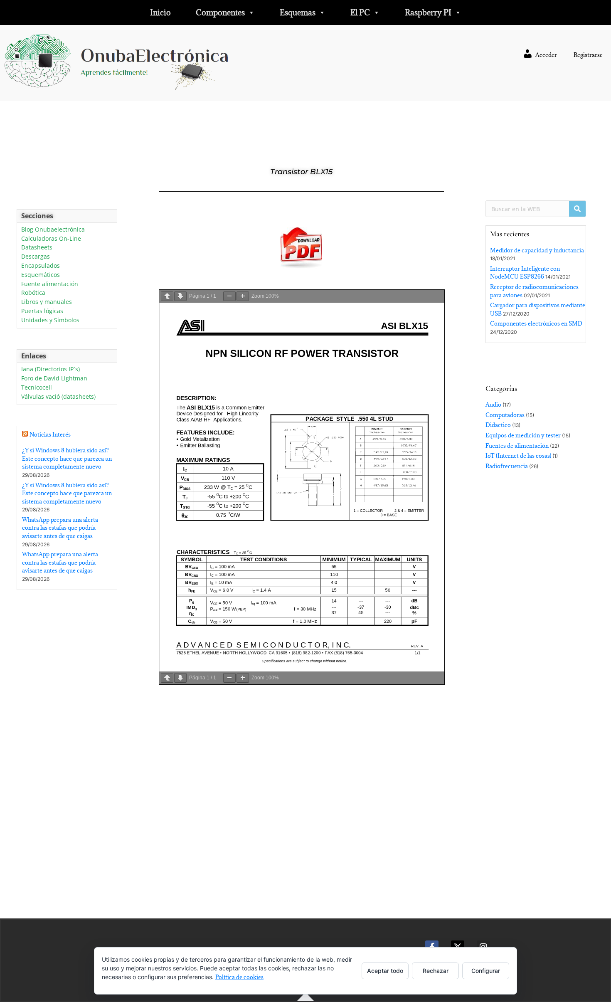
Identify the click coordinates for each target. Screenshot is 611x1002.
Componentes (220, 12)
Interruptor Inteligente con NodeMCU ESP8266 (525, 273)
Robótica (33, 292)
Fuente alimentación (49, 284)
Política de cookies (239, 977)
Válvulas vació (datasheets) (58, 396)
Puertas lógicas (42, 311)
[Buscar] (577, 209)
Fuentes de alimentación (517, 445)
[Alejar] (229, 296)
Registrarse (588, 55)
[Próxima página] (180, 296)
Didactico (498, 425)
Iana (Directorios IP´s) (50, 369)
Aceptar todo (385, 970)
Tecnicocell (36, 387)
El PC (360, 12)
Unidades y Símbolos (50, 320)
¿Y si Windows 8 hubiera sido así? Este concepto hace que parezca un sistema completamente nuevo (67, 458)
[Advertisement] (66, 756)
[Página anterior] (167, 296)
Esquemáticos (40, 275)
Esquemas (297, 12)
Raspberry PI (428, 12)
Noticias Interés (50, 434)
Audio (493, 404)
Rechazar (435, 970)
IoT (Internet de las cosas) (518, 455)
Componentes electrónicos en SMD (536, 323)
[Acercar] (243, 296)
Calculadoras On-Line (51, 238)
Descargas (35, 256)
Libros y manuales (46, 302)
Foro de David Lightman (54, 378)
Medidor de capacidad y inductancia (537, 250)
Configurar (485, 970)
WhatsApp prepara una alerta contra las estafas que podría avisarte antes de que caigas (60, 528)
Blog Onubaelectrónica (53, 229)
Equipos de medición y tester (523, 435)
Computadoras (505, 415)
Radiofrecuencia (506, 466)
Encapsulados (40, 265)
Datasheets (36, 247)
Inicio (160, 12)
